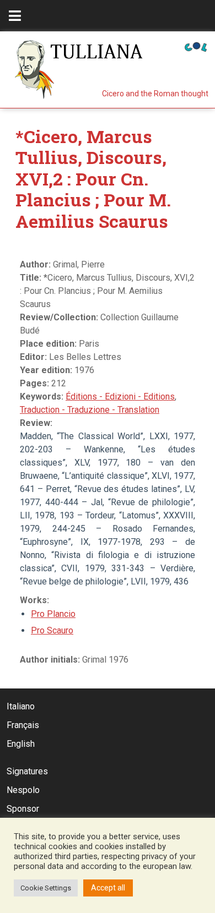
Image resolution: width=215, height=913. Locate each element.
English (21, 744)
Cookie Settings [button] (45, 888)
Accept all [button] (108, 887)
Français (23, 725)
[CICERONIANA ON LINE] (196, 46)
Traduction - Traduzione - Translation (89, 409)
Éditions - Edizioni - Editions (120, 396)
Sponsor (23, 808)
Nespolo (23, 790)
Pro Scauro (52, 630)
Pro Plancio (53, 614)
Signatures (27, 771)
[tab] (15, 15)
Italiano (21, 706)
